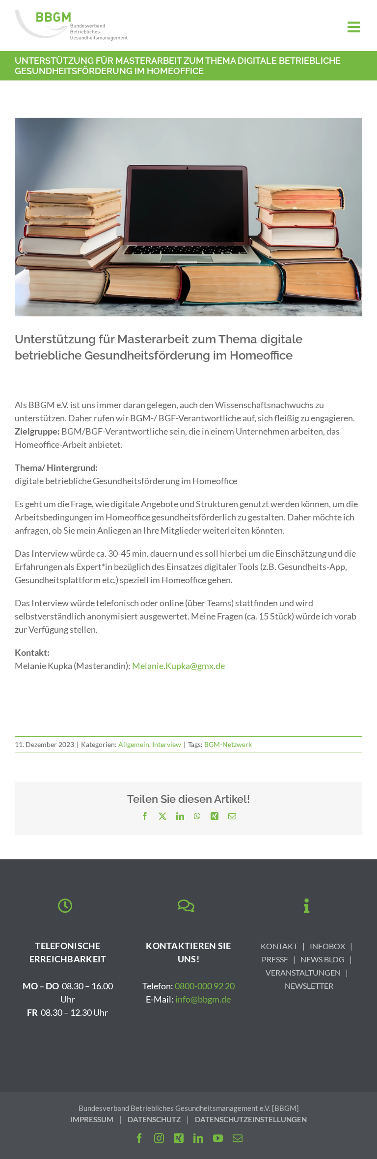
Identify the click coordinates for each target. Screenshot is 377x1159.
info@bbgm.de (203, 999)
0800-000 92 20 (205, 985)
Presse (275, 959)
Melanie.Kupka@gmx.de (178, 665)
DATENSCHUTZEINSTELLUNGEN (251, 1119)
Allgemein (133, 744)
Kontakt (279, 946)
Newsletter (309, 985)
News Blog (322, 959)
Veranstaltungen (303, 972)
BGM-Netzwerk (228, 744)
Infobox (327, 946)
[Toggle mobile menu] (355, 27)
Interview (166, 744)
